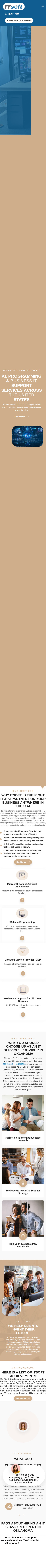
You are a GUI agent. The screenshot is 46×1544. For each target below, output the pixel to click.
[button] (25, 1515)
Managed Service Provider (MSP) (23, 959)
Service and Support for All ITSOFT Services (23, 999)
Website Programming (22, 922)
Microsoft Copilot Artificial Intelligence (22, 885)
